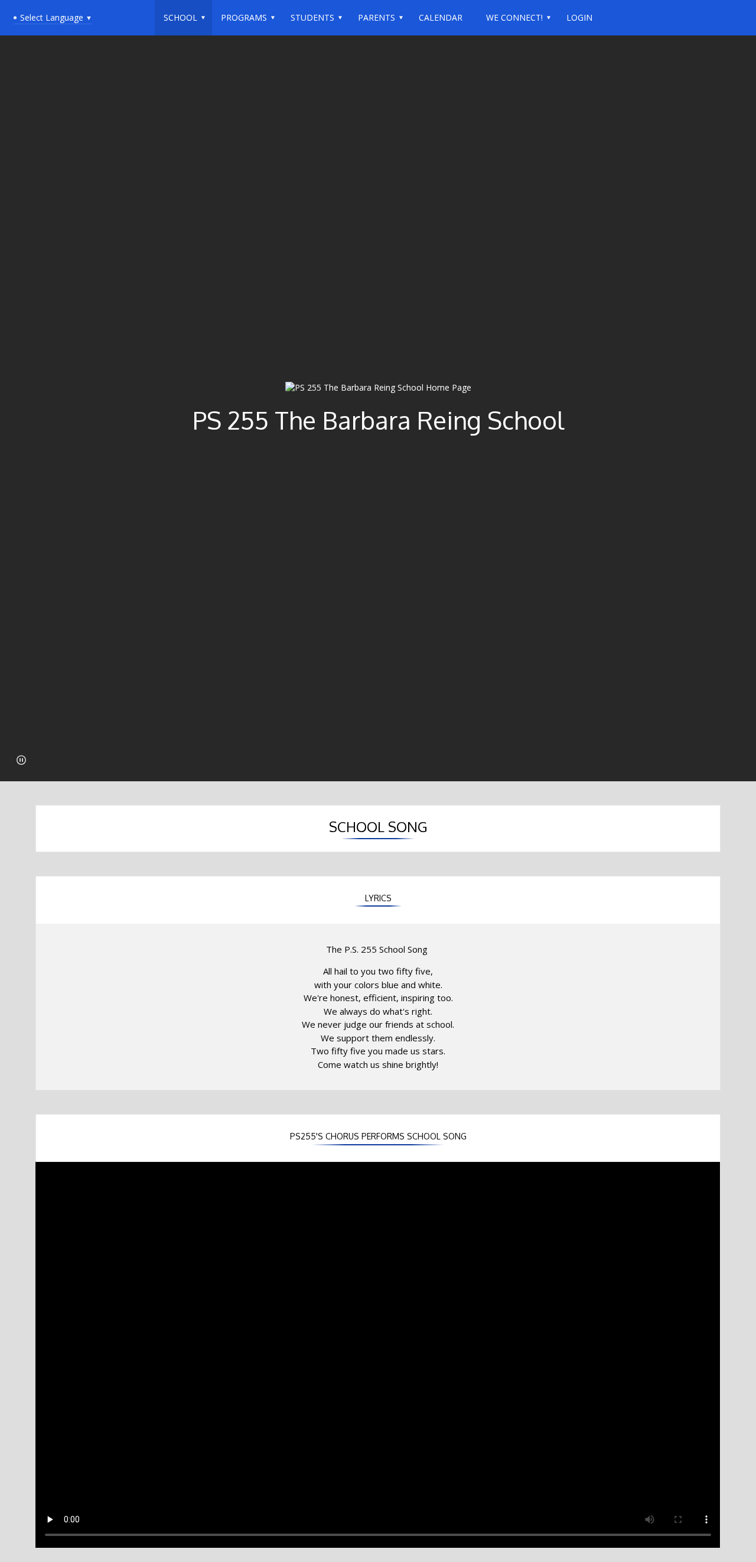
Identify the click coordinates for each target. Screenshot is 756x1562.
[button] (21, 760)
